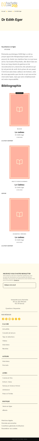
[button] (5, 25)
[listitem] (3, 319)
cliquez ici (16, 280)
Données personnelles (9, 423)
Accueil (3, 11)
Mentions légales (7, 420)
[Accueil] (9, 4)
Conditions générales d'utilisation (13, 426)
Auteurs (10, 11)
